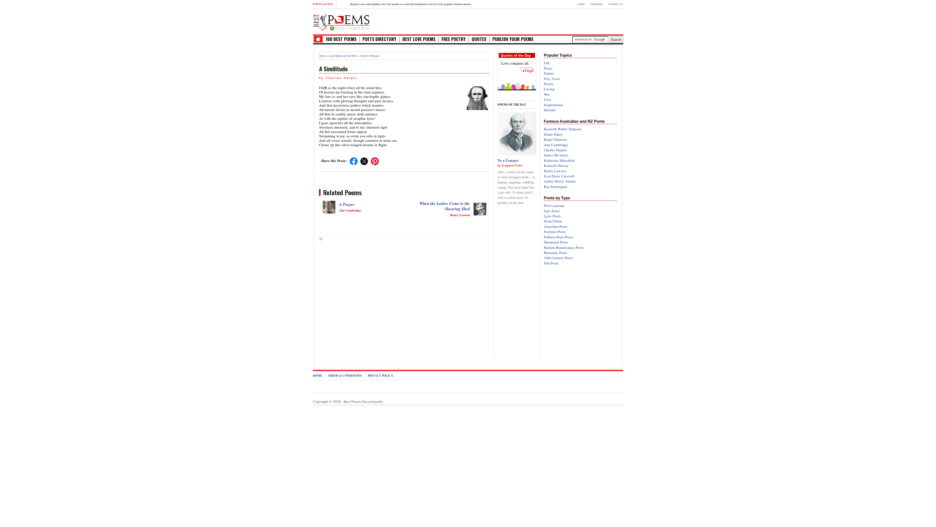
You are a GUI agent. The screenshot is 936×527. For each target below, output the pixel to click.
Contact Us (615, 4)
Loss (547, 99)
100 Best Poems (341, 39)
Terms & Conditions (345, 376)
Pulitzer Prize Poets (558, 236)
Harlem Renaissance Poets (564, 247)
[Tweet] (364, 160)
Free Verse (552, 78)
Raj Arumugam (555, 186)
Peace (548, 68)
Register (596, 4)
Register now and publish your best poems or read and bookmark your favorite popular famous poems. (410, 4)
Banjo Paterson (555, 139)
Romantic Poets (555, 252)
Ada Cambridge (556, 144)
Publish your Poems (512, 39)
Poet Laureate (554, 205)
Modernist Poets (556, 242)
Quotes (479, 39)
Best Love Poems (418, 39)
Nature (549, 73)
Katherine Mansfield (559, 160)
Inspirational (553, 104)
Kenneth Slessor (556, 165)
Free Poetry (453, 39)
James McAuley (556, 154)
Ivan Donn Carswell (559, 175)
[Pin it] (375, 160)
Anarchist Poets (555, 226)
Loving (549, 88)
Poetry (549, 83)
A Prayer (347, 204)
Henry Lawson (555, 170)
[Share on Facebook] (354, 160)
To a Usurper (508, 160)
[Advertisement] (566, 21)
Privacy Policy (380, 376)
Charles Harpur (555, 149)
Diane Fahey (553, 134)
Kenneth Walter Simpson (563, 128)
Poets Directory (379, 39)
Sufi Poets (551, 263)
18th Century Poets (558, 257)
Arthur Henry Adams (560, 181)
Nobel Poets (553, 221)
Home (317, 376)
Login (581, 4)
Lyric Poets (552, 215)
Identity (550, 109)
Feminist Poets (555, 231)
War (547, 94)
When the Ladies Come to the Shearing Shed (444, 206)
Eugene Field (512, 165)
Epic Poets (552, 210)
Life (547, 62)
